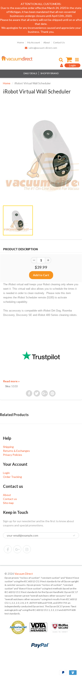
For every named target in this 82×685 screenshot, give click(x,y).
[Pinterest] (17, 549)
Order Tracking (12, 476)
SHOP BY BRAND (49, 73)
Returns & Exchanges (16, 450)
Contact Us (59, 42)
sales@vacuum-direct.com (42, 47)
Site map (8, 503)
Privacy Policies (12, 454)
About (46, 42)
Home (20, 42)
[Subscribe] (74, 535)
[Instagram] (27, 549)
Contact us (10, 499)
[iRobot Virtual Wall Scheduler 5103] (41, 153)
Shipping (8, 446)
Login (6, 472)
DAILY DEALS (30, 73)
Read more (11, 381)
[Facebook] (8, 549)
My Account (33, 42)
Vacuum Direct (24, 573)
